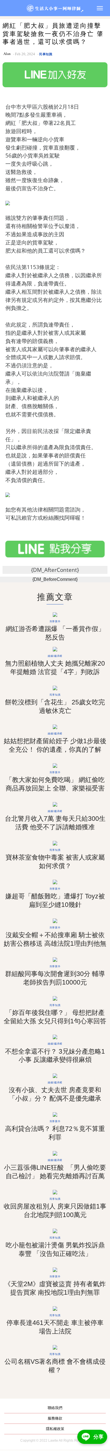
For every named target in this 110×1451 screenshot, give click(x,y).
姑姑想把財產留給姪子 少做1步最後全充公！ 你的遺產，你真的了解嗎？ (55, 749)
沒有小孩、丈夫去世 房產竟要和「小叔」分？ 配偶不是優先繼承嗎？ (55, 1098)
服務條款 (55, 1418)
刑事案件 (55, 621)
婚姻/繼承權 (55, 655)
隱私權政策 (55, 1429)
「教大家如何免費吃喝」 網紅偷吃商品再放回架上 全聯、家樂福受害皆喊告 (55, 788)
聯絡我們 (55, 1408)
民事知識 (45, 54)
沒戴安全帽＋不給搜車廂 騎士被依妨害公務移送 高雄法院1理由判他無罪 (55, 943)
